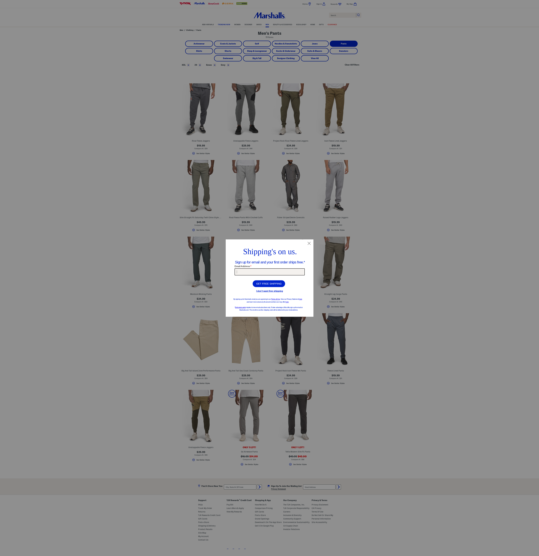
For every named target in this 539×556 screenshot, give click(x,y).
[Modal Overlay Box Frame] (269, 278)
